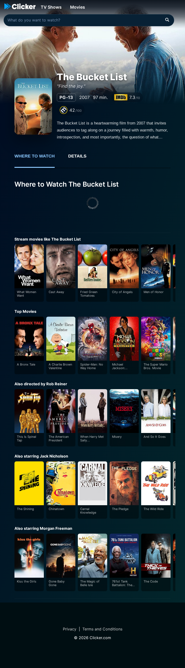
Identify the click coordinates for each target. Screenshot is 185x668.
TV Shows (51, 7)
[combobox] (89, 20)
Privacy (69, 629)
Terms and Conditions (102, 629)
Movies (77, 7)
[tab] (37, 159)
